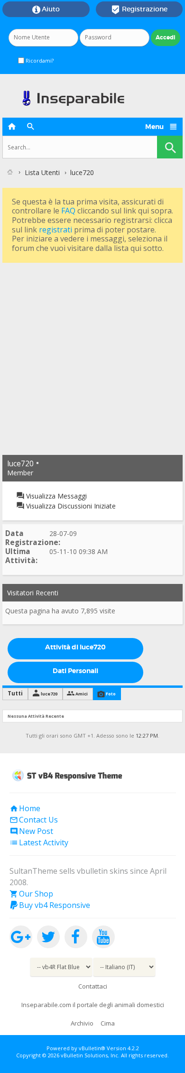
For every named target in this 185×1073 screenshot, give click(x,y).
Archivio (82, 1023)
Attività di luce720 (75, 647)
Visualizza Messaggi (55, 495)
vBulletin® (92, 1048)
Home (24, 808)
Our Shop (31, 893)
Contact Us (33, 819)
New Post (31, 831)
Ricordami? (39, 60)
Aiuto (46, 9)
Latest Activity (38, 842)
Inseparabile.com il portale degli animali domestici (92, 1004)
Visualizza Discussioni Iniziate (70, 505)
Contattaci (92, 986)
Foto (111, 694)
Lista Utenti (42, 172)
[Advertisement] (92, 357)
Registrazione (139, 9)
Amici (81, 694)
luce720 (49, 694)
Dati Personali (75, 670)
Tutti (15, 693)
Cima (108, 1023)
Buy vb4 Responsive (49, 905)
